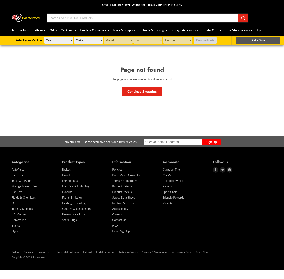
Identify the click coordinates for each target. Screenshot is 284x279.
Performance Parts (73, 214)
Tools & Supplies (124, 30)
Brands (16, 225)
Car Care (67, 30)
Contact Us (119, 220)
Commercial (19, 220)
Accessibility (120, 208)
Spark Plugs (69, 220)
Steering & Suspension (76, 208)
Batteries (38, 30)
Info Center (213, 30)
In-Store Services (240, 30)
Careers (117, 214)
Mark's (167, 175)
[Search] (243, 18)
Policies (117, 169)
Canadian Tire (171, 169)
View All (168, 203)
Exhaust (67, 192)
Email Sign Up (121, 231)
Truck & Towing (153, 30)
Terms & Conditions (124, 180)
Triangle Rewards (173, 197)
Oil (52, 30)
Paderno (168, 186)
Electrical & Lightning (75, 186)
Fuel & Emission (72, 197)
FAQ (115, 225)
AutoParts (19, 30)
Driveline (68, 175)
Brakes (66, 169)
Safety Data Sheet (123, 197)
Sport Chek (170, 192)
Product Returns (122, 186)
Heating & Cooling (74, 203)
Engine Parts (70, 180)
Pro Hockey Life (173, 180)
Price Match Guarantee (126, 175)
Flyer (260, 30)
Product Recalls (122, 192)
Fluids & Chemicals (93, 30)
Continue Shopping (142, 91)
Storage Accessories (185, 30)
